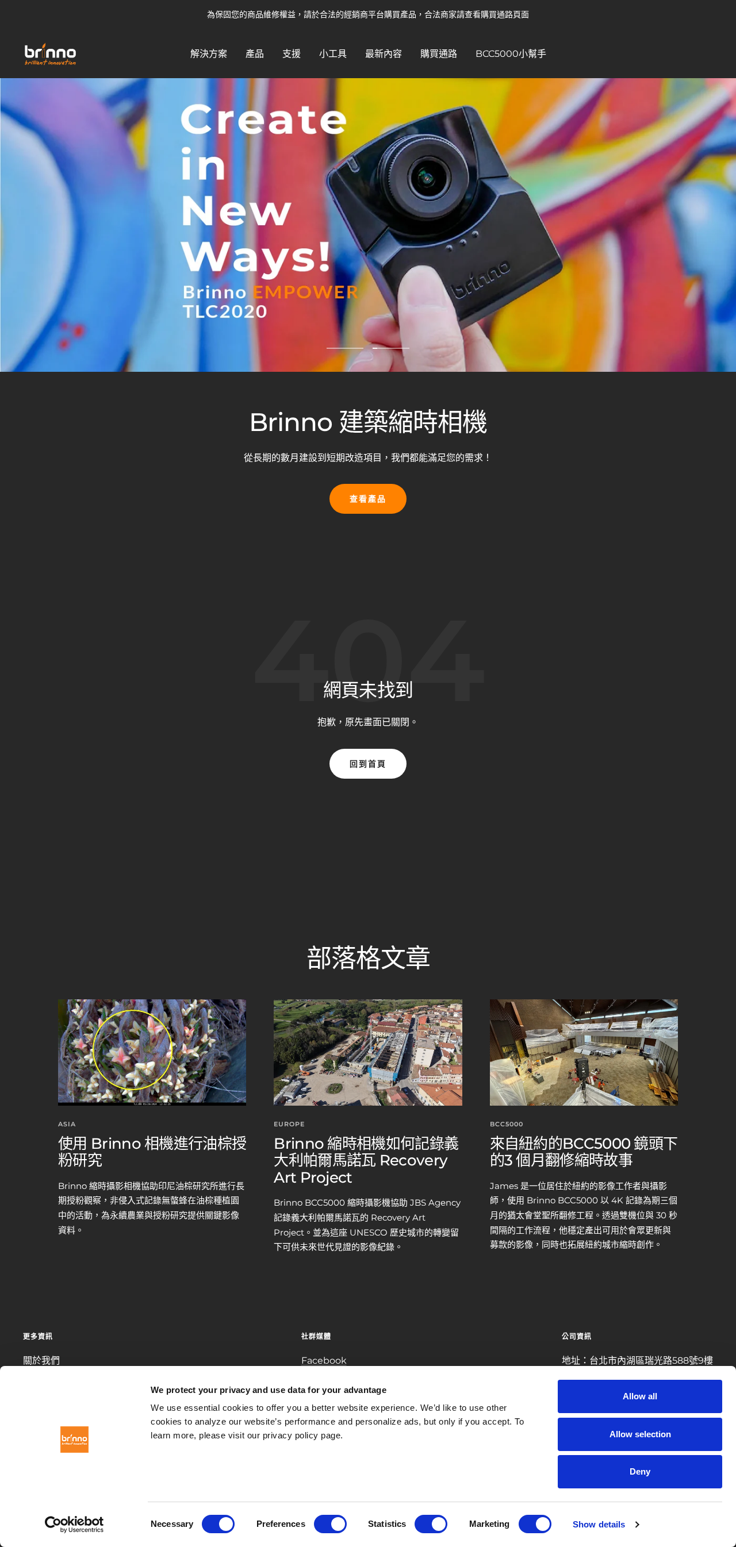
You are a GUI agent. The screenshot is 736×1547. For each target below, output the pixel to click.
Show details (599, 1524)
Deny (640, 1471)
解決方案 (208, 53)
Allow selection (640, 1434)
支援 (291, 53)
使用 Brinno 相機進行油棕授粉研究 (152, 1151)
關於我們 (41, 1360)
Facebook (324, 1360)
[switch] (330, 1524)
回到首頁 (368, 764)
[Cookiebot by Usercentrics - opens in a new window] (74, 1524)
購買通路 (438, 53)
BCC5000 (506, 1124)
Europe (289, 1124)
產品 (255, 53)
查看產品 (368, 499)
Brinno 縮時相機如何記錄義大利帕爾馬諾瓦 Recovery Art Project (366, 1160)
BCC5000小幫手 (511, 53)
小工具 (333, 53)
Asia (67, 1124)
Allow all (640, 1396)
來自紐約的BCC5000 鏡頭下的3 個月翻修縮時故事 (584, 1151)
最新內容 (383, 53)
